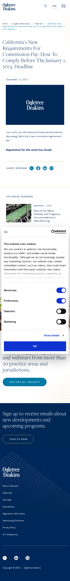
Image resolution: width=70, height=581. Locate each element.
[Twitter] (32, 168)
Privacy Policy (9, 527)
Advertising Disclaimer (13, 520)
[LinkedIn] (45, 168)
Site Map (7, 499)
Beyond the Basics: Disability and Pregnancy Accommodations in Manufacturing (47, 215)
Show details (51, 335)
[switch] (61, 300)
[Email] (51, 168)
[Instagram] (27, 558)
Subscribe (7, 492)
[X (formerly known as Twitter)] (5, 558)
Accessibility (8, 506)
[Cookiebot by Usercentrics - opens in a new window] (51, 232)
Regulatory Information (14, 513)
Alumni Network (10, 485)
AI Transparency (10, 534)
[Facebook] (38, 168)
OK (35, 346)
